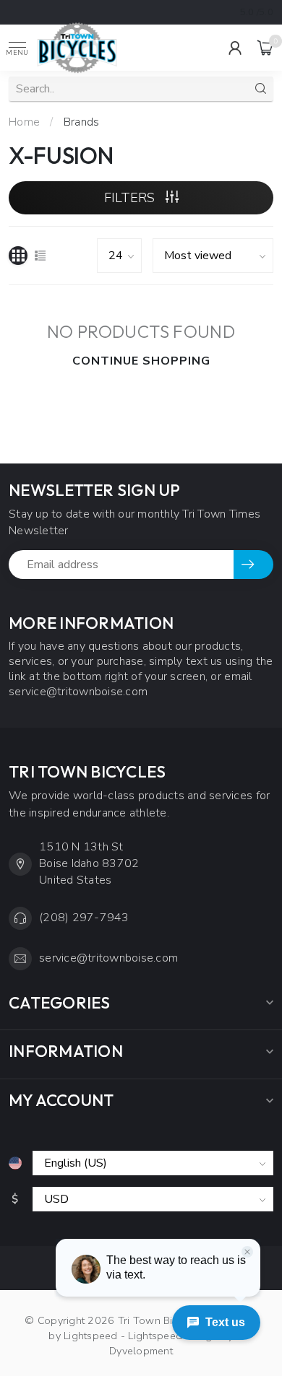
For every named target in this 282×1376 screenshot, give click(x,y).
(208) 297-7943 (84, 918)
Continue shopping (141, 361)
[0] (265, 47)
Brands (82, 122)
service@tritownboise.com (108, 958)
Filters (131, 197)
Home (24, 122)
